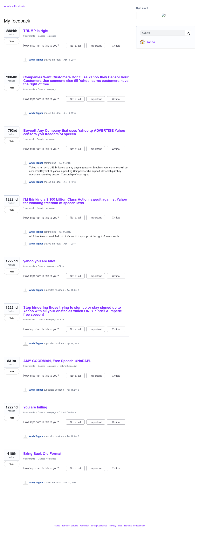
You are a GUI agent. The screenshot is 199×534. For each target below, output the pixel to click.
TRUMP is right (35, 30)
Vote (12, 41)
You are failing (35, 407)
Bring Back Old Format (42, 453)
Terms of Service (70, 525)
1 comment (28, 138)
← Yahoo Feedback (14, 6)
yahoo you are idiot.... (41, 261)
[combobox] (163, 33)
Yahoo (151, 42)
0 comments (29, 35)
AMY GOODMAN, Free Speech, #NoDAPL (57, 360)
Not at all (77, 46)
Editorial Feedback (67, 412)
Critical (118, 46)
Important (97, 46)
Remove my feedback (134, 525)
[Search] (188, 33)
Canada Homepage (47, 35)
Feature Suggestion (67, 365)
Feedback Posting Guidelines (93, 525)
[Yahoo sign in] (163, 15)
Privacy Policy (115, 525)
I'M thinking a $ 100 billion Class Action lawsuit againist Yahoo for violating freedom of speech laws (75, 201)
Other (61, 266)
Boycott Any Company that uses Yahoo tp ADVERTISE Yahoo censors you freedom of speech (74, 132)
